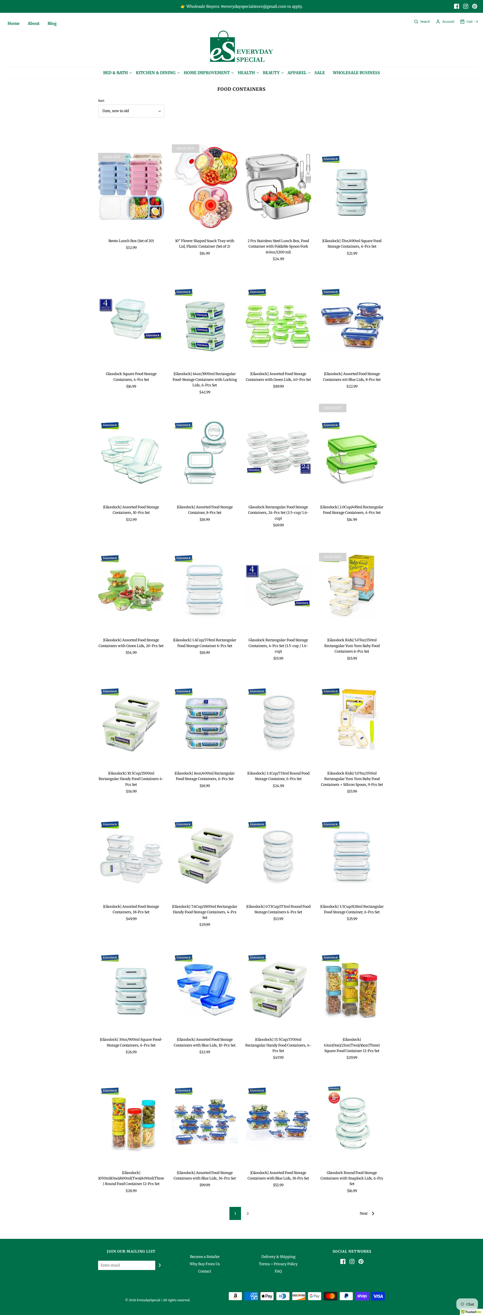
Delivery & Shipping (278, 1256)
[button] (131, 111)
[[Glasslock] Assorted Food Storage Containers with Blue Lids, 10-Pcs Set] (205, 985)
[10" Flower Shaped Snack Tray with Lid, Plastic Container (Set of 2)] (205, 187)
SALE (319, 72)
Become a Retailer (205, 1256)
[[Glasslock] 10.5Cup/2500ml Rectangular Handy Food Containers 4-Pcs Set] (131, 719)
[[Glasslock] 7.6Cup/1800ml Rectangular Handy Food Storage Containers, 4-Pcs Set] (205, 852)
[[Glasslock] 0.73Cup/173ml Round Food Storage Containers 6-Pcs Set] (278, 852)
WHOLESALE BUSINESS (356, 72)
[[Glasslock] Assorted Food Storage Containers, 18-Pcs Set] (131, 852)
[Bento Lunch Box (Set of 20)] (131, 187)
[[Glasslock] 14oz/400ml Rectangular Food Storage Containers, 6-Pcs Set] (205, 719)
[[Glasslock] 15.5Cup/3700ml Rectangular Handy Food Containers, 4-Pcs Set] (278, 985)
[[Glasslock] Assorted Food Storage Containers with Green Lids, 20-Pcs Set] (131, 586)
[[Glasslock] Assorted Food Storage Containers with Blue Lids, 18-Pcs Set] (278, 1118)
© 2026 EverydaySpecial (142, 1300)
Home (14, 23)
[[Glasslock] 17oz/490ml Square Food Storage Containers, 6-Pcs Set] (352, 187)
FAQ (278, 1271)
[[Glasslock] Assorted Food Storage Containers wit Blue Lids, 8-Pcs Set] (352, 319)
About (33, 23)
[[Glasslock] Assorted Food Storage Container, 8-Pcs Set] (205, 453)
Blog (52, 23)
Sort (101, 101)
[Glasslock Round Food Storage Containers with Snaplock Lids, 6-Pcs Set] (352, 1118)
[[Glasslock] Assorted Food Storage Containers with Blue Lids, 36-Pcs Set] (205, 1118)
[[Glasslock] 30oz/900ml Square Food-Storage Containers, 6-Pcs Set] (131, 985)
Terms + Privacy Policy (278, 1264)
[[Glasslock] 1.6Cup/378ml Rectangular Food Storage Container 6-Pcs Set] (205, 586)
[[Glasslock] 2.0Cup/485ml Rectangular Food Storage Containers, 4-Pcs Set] (352, 453)
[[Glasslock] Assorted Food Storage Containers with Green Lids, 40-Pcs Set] (278, 319)
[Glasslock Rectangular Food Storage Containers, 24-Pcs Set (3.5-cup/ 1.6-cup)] (278, 453)
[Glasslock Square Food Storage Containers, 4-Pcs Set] (131, 319)
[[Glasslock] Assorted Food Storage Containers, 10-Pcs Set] (131, 453)
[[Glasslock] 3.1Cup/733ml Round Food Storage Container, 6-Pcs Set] (278, 719)
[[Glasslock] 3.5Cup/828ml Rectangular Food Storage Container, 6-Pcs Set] (352, 852)
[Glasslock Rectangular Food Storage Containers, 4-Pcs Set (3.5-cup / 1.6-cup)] (278, 586)
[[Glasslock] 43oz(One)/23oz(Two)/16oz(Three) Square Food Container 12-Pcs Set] (352, 985)
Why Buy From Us (205, 1264)
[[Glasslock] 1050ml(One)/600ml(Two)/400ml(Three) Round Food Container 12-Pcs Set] (131, 1118)
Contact (204, 1271)
